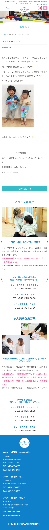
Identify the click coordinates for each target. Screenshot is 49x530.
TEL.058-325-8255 (24, 288)
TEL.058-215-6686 (24, 298)
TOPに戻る (22, 188)
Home (4, 34)
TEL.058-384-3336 (24, 308)
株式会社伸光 (41, 4)
